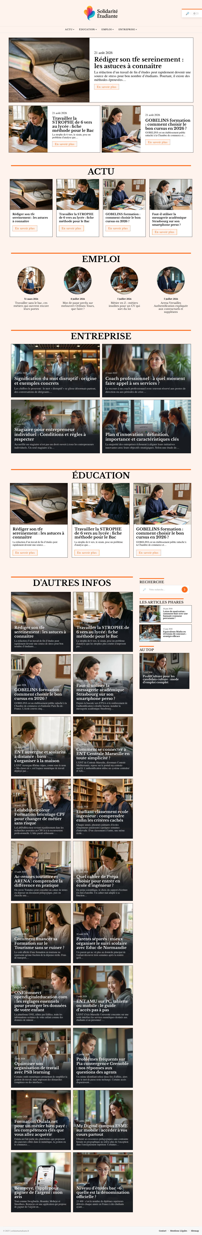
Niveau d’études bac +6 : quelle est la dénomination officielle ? (102, 1192)
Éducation (101, 476)
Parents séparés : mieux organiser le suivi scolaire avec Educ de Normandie (101, 943)
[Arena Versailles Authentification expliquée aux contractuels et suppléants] (171, 281)
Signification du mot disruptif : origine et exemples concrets (55, 381)
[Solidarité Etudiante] (101, 13)
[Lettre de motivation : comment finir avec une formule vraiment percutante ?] (150, 613)
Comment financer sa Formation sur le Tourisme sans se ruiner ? (39, 943)
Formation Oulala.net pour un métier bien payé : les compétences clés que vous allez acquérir (40, 1128)
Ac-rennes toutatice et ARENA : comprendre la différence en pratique (38, 880)
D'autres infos (72, 583)
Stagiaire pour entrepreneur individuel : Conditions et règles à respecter (50, 434)
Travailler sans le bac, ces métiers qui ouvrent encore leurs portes (31, 305)
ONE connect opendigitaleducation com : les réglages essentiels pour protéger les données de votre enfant (40, 1001)
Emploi (101, 259)
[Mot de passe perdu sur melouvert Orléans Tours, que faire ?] (78, 281)
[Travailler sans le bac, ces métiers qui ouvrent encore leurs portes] (31, 281)
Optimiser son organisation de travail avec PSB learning (36, 1067)
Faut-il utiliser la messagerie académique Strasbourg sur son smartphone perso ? (169, 219)
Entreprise (101, 336)
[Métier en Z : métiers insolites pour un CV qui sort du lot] (124, 281)
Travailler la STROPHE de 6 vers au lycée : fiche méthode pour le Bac (73, 124)
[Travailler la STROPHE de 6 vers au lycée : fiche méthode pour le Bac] (28, 129)
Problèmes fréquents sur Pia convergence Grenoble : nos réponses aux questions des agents (102, 1065)
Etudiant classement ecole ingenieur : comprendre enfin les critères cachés (102, 815)
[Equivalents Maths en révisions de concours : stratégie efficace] (150, 633)
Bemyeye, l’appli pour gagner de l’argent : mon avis (38, 1192)
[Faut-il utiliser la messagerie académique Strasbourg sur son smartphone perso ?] (171, 194)
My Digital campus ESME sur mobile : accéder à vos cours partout (102, 1130)
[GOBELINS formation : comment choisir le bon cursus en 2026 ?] (121, 129)
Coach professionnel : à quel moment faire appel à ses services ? (145, 381)
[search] (187, 13)
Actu (101, 172)
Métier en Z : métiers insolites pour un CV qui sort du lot (124, 305)
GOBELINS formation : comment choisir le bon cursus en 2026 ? (167, 124)
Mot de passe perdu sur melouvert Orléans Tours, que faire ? (77, 305)
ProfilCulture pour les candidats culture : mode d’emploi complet (161, 679)
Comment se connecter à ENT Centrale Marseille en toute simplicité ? (103, 753)
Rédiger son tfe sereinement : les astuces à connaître (139, 63)
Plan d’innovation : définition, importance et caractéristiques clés (142, 437)
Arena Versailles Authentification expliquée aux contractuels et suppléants (171, 307)
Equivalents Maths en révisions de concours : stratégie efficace (175, 633)
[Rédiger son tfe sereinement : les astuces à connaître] (49, 70)
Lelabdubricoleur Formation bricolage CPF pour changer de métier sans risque (39, 816)
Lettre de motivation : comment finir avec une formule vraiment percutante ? (175, 614)
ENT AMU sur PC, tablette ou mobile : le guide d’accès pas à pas (102, 1005)
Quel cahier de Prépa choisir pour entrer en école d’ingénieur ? (98, 880)
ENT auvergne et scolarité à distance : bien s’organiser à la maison (40, 756)
